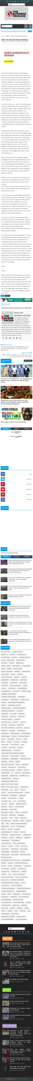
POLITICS (10, 846)
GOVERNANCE (5, 758)
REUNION (10, 863)
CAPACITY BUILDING (7, 677)
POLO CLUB (24, 846)
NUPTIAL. (10, 829)
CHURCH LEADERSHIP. (15, 685)
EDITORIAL (4, 725)
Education (20, 725)
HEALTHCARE (25, 764)
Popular (16, 556)
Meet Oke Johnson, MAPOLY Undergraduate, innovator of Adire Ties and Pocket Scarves (20, 1051)
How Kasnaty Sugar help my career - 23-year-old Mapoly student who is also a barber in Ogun (20, 944)
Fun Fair (20, 747)
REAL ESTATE (22, 31)
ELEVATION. (12, 730)
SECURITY (13, 868)
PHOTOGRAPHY (16, 840)
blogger (5, 428)
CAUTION (24, 677)
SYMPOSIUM (16, 894)
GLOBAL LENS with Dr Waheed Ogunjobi (13, 753)
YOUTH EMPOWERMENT (8, 919)
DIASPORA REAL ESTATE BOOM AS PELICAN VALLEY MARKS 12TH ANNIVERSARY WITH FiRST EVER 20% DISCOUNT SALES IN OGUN (20, 562)
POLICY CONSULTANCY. (19, 843)
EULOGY (4, 739)
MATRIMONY (5, 809)
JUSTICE (4, 792)
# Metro (7, 296)
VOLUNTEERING (5, 913)
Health (18, 764)
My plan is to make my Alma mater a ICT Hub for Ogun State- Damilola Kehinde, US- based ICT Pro (20, 624)
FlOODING (4, 747)
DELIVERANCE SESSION (14, 705)
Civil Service (12, 688)
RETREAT (4, 863)
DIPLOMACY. (20, 711)
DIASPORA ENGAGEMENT (19, 708)
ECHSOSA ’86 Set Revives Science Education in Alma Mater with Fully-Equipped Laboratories (19, 579)
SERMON (24, 871)
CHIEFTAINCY (5, 682)
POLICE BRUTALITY (6, 843)
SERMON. (4, 874)
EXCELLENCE (11, 739)
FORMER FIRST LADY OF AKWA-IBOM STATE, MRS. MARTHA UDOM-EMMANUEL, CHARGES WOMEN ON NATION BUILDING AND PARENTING (15, 402)
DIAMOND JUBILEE (6, 708)
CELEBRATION (5, 680)
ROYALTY (4, 866)
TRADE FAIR (16, 905)
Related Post (6, 361)
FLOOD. (22, 744)
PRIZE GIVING (23, 849)
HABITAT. (18, 761)
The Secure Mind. (7, 902)
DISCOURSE (13, 716)
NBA (3, 823)
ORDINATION (5, 835)
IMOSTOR (17, 773)
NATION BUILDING (6, 820)
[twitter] (8, 1)
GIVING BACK (17, 750)
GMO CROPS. (5, 756)
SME (10, 874)
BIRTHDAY (17, 671)
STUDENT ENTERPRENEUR (8, 888)
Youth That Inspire (21, 919)
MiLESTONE (24, 812)
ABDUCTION (5, 654)
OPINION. (23, 832)
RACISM (23, 851)
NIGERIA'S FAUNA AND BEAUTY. (19, 823)
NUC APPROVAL (21, 826)
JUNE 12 (16, 789)
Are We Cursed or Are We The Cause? (19, 1001)
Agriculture (10, 660)
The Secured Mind (19, 902)
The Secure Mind (23, 897)
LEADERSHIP (22, 795)
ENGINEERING (5, 733)
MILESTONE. (13, 815)
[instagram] (25, 1)
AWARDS (9, 668)
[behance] (22, 1)
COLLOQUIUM (16, 691)
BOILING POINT (26, 671)
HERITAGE (4, 767)
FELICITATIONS (14, 744)
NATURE (22, 820)
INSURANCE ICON (24, 775)
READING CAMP (5, 854)
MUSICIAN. (24, 818)
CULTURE (4, 702)
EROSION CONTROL (24, 736)
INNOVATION (5, 775)
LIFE (14, 801)
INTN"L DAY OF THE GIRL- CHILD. (10, 787)
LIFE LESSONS (21, 801)
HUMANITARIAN (5, 773)
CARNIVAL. (16, 677)
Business (20, 674)
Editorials (12, 725)
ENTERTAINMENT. (26, 733)
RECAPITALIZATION (6, 857)
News (7, 823)
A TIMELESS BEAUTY (18, 651)
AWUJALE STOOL (18, 668)
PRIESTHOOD (14, 849)
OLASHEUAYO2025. (7, 832)
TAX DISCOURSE (26, 894)
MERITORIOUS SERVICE (8, 812)
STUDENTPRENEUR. (21, 891)
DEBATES (4, 705)
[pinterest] (12, 1)
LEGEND (21, 798)
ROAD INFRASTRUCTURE (21, 863)
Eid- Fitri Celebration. (8, 727)
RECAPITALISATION (25, 854)
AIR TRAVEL (4, 663)
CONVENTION (5, 699)
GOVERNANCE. (14, 758)
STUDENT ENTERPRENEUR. (24, 888)
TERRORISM (14, 897)
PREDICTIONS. (5, 849)
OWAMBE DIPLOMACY (15, 835)
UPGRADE (10, 911)
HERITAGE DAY (12, 767)
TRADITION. (24, 905)
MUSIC (11, 818)
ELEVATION (4, 730)
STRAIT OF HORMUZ (16, 885)
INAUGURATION (26, 773)
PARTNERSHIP (27, 835)
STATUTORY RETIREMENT (17, 880)
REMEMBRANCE (26, 860)
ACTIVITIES (14, 657)
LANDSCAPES (13, 795)
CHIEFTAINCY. (23, 682)
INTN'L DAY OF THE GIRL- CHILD (10, 784)
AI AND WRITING (20, 660)
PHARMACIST (19, 837)
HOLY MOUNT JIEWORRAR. (8, 770)
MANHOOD (4, 806)
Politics (4, 846)
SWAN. (9, 894)
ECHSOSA (15, 722)
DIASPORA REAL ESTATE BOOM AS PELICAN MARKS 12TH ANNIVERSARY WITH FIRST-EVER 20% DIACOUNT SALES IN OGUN (20, 570)
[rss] (20, 1)
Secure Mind (5, 868)
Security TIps (22, 868)
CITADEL (25, 685)
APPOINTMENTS (26, 666)
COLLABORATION (22, 688)
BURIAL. (13, 674)
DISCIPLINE (13, 713)
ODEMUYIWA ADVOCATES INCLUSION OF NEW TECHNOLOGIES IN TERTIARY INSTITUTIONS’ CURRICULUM (19, 608)
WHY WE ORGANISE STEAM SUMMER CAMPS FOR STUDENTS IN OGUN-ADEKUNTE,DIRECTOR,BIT (20, 963)
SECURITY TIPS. (15, 871)
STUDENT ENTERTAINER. (8, 891)
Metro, (26, 44)
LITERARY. (11, 804)
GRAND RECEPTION (25, 758)
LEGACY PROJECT (12, 798)
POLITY (17, 846)
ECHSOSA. (23, 722)
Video (16, 911)
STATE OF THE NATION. (19, 874)
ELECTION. (26, 727)
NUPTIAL (4, 829)
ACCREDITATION (6, 657)
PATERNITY (4, 837)
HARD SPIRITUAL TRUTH (8, 764)
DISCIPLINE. (22, 713)
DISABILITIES (5, 713)
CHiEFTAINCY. (14, 682)
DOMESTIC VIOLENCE (7, 719)
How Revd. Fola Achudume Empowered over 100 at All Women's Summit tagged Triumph (20, 972)
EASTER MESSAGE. (6, 722)
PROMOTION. (15, 851)
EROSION (14, 736)
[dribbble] (17, 1)
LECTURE (4, 798)
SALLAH (10, 866)
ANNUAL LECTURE (6, 666)
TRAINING (12, 908)
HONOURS (26, 770)
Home (3, 36)
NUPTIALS (17, 829)
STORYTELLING (5, 885)
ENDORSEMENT (21, 730)
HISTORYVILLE (21, 767)
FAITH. (3, 742)
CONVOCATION (14, 699)
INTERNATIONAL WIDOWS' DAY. (10, 781)
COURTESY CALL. (24, 699)
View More (28, 360)
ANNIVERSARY (19, 663)
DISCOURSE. (21, 716)
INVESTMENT (5, 789)
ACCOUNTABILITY (21, 654)
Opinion (16, 832)
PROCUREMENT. (6, 851)
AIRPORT (11, 663)
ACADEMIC (12, 654)
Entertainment (15, 733)
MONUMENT (21, 815)
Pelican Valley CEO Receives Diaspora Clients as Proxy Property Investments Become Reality (20, 588)
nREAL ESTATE (5, 826)
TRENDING (19, 908)
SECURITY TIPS (5, 871)
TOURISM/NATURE (6, 905)
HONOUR (19, 770)
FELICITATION (5, 744)
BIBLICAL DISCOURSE (7, 671)
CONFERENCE (21, 697)
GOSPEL (23, 756)
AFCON (3, 660)
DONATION (17, 719)
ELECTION (19, 727)
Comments (27, 556)
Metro (7, 36)
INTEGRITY (16, 778)
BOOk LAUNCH (5, 674)
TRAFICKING (5, 908)
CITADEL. (4, 688)
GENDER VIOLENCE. (7, 750)
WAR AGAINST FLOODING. (8, 916)
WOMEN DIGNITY (21, 916)
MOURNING (4, 818)
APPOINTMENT (16, 666)
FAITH (25, 739)
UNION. (3, 911)
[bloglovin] (15, 1)
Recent (6, 556)
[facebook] (5, 1)
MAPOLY (11, 806)
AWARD (3, 668)
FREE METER (12, 747)
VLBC (29, 911)
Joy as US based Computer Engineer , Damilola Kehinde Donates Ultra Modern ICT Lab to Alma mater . (19, 632)
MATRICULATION (19, 806)
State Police (5, 880)
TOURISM (28, 902)
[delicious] (27, 1)
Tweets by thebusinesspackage (9, 553)
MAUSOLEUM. (13, 809)
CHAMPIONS (23, 680)
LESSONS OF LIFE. (6, 801)
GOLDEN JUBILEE (14, 756)
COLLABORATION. (6, 691)
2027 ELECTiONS (6, 651)
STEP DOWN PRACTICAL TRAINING (10, 882)
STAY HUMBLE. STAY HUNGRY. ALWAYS (19, 979)
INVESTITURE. (24, 787)
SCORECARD (27, 866)
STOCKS (23, 882)
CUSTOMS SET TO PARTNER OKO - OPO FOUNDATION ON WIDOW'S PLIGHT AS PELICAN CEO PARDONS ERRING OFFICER (16, 380)
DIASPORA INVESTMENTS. (8, 711)
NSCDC (13, 826)
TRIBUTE (26, 908)
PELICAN (11, 837)
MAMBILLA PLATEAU (21, 804)
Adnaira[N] (28, 299)
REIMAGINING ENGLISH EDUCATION (11, 860)
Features (24, 742)
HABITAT (11, 761)
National (15, 820)
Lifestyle (4, 804)
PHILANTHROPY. (6, 840)
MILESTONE (5, 815)
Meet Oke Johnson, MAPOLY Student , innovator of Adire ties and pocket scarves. (20, 1059)
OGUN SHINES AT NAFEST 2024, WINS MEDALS (13, 422)
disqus (16, 428)
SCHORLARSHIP (18, 866)
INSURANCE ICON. (6, 778)
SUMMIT (4, 894)
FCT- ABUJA (17, 742)
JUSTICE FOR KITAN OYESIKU (15, 792)
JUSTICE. (27, 792)
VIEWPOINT (23, 911)
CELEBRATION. (14, 680)
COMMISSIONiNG (26, 691)
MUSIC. (17, 818)
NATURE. (28, 820)
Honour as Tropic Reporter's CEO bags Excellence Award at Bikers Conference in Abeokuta (20, 1042)
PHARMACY (27, 837)
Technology (5, 897)
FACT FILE (18, 739)
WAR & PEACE (15, 913)
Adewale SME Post (25, 657)
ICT (12, 773)
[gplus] (10, 1)
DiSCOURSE (5, 716)
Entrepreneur (6, 736)
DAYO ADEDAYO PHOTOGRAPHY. (16, 702)
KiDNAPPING (5, 795)
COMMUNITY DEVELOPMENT (9, 694)
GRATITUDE (4, 761)
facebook (27, 428)
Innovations (14, 775)
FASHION (9, 742)
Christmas (5, 685)
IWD (11, 789)
